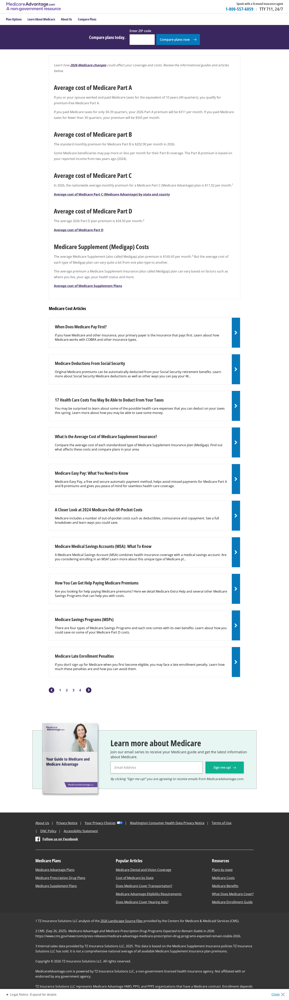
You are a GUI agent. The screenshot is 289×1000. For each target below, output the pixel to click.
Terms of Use (221, 823)
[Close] (279, 993)
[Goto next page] (88, 690)
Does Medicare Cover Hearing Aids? (142, 902)
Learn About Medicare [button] (41, 19)
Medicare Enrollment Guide (232, 902)
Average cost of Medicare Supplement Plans (88, 286)
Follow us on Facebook (60, 839)
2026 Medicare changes (88, 65)
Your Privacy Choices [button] (100, 823)
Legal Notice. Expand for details (33, 994)
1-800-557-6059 (239, 9)
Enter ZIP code (140, 31)
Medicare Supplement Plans (56, 886)
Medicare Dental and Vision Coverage (143, 870)
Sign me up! (223, 767)
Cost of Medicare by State (135, 878)
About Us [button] (66, 19)
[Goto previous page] (51, 690)
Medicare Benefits (225, 886)
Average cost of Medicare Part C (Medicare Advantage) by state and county (112, 194)
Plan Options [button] (14, 19)
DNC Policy (48, 831)
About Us (42, 823)
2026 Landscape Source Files (121, 921)
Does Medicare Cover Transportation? (144, 886)
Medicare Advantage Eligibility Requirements (149, 894)
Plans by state (222, 870)
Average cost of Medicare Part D (78, 230)
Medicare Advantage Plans (55, 870)
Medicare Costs (223, 878)
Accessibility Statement (81, 831)
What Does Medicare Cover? (233, 894)
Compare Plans (87, 19)
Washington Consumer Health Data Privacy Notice (167, 823)
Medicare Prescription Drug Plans (60, 878)
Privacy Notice (66, 823)
